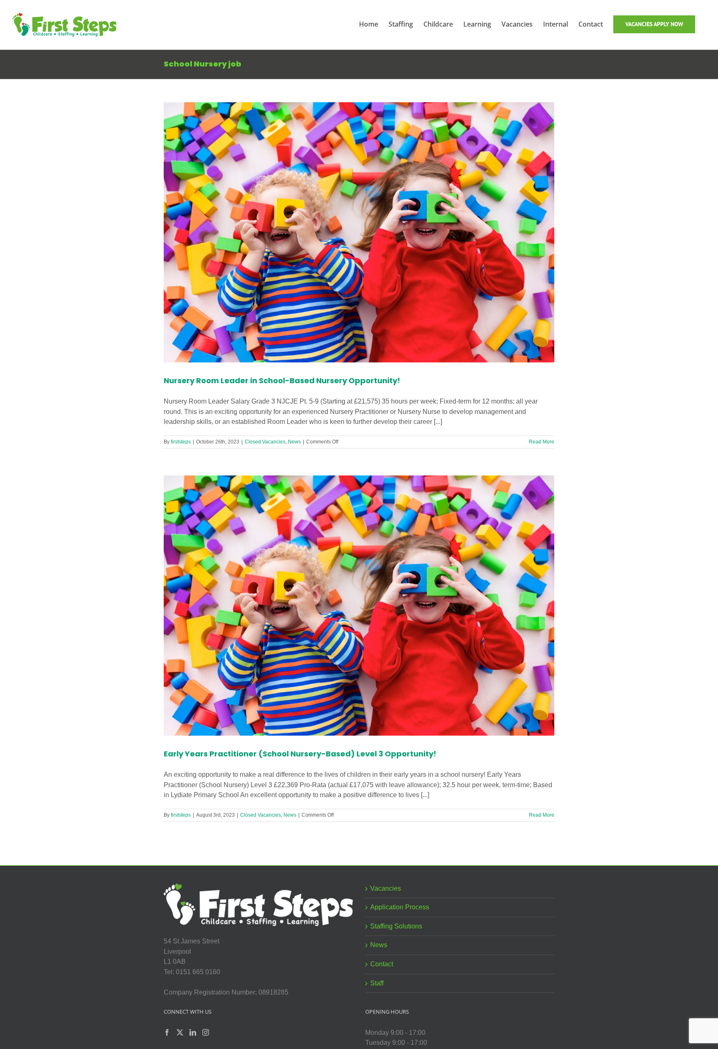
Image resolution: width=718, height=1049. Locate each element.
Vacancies (385, 888)
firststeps (181, 442)
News (294, 442)
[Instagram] (205, 1032)
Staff (377, 983)
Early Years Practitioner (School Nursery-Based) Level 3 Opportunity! (300, 754)
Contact (381, 964)
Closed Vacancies (265, 442)
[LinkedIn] (192, 1032)
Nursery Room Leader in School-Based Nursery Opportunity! (282, 380)
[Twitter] (180, 1032)
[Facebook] (167, 1032)
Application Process (399, 907)
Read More (541, 442)
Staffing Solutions (396, 926)
